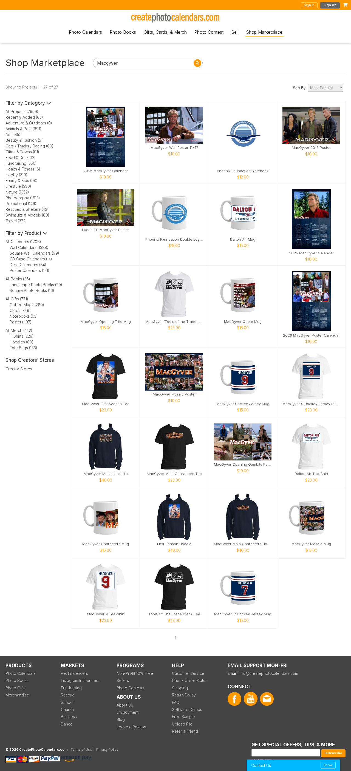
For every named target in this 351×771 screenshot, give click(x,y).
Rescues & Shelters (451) (27, 209)
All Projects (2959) (21, 111)
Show (328, 765)
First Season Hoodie (174, 544)
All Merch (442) (18, 330)
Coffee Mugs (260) (27, 304)
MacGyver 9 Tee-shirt (105, 614)
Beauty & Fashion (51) (24, 140)
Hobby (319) (16, 174)
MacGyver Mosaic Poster (174, 394)
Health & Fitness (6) (22, 169)
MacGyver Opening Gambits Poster (242, 464)
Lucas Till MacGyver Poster (105, 230)
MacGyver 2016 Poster (311, 148)
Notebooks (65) (24, 316)
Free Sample (183, 716)
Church (67, 709)
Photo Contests (130, 687)
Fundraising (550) (21, 163)
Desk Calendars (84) (28, 264)
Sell (234, 32)
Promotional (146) (20, 203)
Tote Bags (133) (23, 347)
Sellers (123, 680)
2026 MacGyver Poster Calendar (311, 335)
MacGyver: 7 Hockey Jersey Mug (242, 614)
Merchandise (17, 695)
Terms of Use (81, 749)
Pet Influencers (74, 673)
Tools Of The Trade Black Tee (174, 614)
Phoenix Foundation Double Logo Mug (174, 239)
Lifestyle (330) (18, 186)
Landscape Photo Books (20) (36, 284)
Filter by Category (25, 103)
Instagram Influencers (80, 680)
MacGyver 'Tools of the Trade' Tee (174, 322)
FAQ (175, 702)
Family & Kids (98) (21, 180)
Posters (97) (21, 322)
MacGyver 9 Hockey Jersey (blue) (311, 404)
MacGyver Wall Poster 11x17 (174, 148)
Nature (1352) (17, 192)
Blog (121, 719)
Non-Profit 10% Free (135, 673)
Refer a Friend (185, 731)
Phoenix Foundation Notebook (242, 171)
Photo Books (123, 32)
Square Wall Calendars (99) (34, 253)
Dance (67, 724)
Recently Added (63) (24, 117)
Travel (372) (16, 220)
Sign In (309, 5)
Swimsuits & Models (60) (27, 215)
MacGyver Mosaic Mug (311, 544)
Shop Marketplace (264, 32)
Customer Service (188, 673)
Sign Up (329, 5)
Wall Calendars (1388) (29, 247)
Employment (127, 712)
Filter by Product (24, 233)
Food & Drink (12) (20, 157)
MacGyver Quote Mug (243, 322)
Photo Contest (208, 32)
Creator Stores (18, 368)
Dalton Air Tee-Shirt (311, 474)
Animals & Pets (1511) (23, 128)
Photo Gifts (15, 687)
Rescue (68, 695)
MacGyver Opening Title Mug (106, 322)
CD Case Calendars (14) (31, 259)
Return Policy (184, 695)
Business (69, 716)
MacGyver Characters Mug (105, 544)
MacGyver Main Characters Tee (174, 474)
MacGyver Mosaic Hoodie (106, 474)
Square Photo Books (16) (32, 290)
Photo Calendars (85, 32)
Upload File (182, 724)
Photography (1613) (22, 197)
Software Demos (187, 709)
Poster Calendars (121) (29, 270)
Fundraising (71, 687)
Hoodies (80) (21, 342)
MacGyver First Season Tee (105, 404)
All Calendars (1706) (23, 241)
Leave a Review (131, 726)
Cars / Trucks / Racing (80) (29, 146)
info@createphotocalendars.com (268, 673)
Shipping (180, 687)
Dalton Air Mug (242, 239)
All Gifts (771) (16, 299)
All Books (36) (17, 279)
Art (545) (13, 134)
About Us (125, 705)
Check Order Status (189, 680)
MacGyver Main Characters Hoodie (242, 544)
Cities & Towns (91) (22, 151)
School (67, 702)
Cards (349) (20, 310)
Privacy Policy (107, 749)
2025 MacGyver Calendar (105, 171)
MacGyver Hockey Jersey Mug (242, 404)
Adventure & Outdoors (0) (28, 123)
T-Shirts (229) (22, 336)
